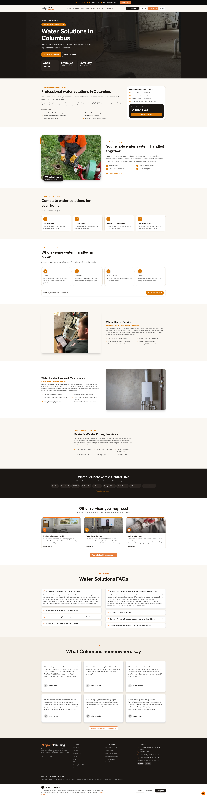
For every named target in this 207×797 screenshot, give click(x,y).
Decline (140, 791)
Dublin (56, 486)
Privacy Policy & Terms (80, 765)
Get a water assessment (114, 173)
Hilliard (76, 486)
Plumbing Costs (78, 753)
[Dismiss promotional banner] (205, 2)
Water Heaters (109, 750)
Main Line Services (111, 753)
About (93, 8)
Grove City (87, 486)
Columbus (44, 779)
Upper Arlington (150, 486)
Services (43, 20)
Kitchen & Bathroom (111, 747)
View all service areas (102, 491)
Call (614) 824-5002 (52, 54)
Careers (75, 756)
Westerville (66, 486)
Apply (162, 8)
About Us (76, 747)
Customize (149, 791)
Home (69, 8)
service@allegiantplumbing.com (149, 755)
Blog (98, 8)
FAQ (103, 8)
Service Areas (85, 8)
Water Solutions (110, 759)
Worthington (123, 486)
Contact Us (109, 8)
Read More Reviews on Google (102, 728)
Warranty (76, 762)
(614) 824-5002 (133, 8)
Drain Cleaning (109, 762)
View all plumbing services (102, 555)
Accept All (160, 791)
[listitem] (42, 756)
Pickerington (136, 486)
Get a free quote (70, 54)
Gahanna (98, 486)
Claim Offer (124, 2)
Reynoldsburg (110, 486)
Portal (144, 8)
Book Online (153, 8)
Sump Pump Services (111, 756)
